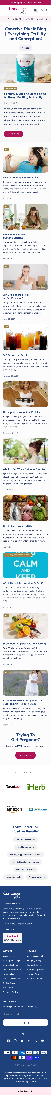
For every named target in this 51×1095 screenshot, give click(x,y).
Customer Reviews (11, 992)
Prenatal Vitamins (36, 877)
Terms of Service (34, 965)
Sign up (25, 1022)
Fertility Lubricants (25, 847)
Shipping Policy (34, 960)
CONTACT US (9, 929)
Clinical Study (9, 983)
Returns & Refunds (35, 978)
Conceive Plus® (29, 1065)
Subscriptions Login (12, 960)
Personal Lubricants (25, 869)
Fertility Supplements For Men (25, 862)
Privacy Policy (33, 974)
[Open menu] (4, 10)
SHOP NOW (25, 755)
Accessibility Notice (35, 969)
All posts (26, 48)
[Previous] (5, 2)
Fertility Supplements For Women (25, 854)
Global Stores (9, 987)
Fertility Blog (8, 974)
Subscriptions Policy (36, 956)
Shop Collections (10, 965)
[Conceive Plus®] (17, 10)
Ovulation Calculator (12, 969)
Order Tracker (9, 956)
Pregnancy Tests (13, 877)
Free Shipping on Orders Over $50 (26, 2)
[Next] (48, 2)
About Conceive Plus (12, 978)
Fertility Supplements (25, 839)
